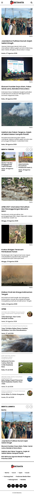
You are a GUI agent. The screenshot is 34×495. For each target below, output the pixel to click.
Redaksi (23, 479)
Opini (20, 473)
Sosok (27, 473)
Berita (7, 473)
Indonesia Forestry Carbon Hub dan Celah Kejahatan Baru (8, 364)
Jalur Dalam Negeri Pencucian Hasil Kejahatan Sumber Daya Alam (12, 381)
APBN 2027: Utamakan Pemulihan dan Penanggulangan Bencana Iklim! (15, 209)
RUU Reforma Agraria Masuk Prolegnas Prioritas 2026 (15, 458)
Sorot (14, 473)
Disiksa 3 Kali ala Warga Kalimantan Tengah (16, 293)
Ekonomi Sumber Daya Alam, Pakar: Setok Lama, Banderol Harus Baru (16, 87)
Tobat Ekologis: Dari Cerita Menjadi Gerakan (11, 317)
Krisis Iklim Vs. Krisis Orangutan (12, 394)
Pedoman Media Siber (23, 476)
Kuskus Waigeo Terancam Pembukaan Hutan (12, 250)
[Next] (31, 149)
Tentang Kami (8, 476)
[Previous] (27, 149)
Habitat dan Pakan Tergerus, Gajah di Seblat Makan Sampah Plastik (16, 133)
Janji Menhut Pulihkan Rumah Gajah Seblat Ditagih (16, 42)
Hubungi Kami (13, 479)
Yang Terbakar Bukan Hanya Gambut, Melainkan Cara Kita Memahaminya (14, 329)
